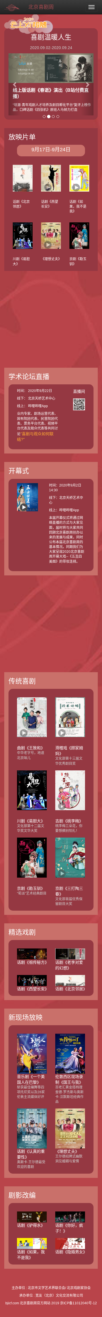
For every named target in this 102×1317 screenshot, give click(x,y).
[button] (14, 84)
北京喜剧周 (41, 7)
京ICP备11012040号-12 (78, 1303)
